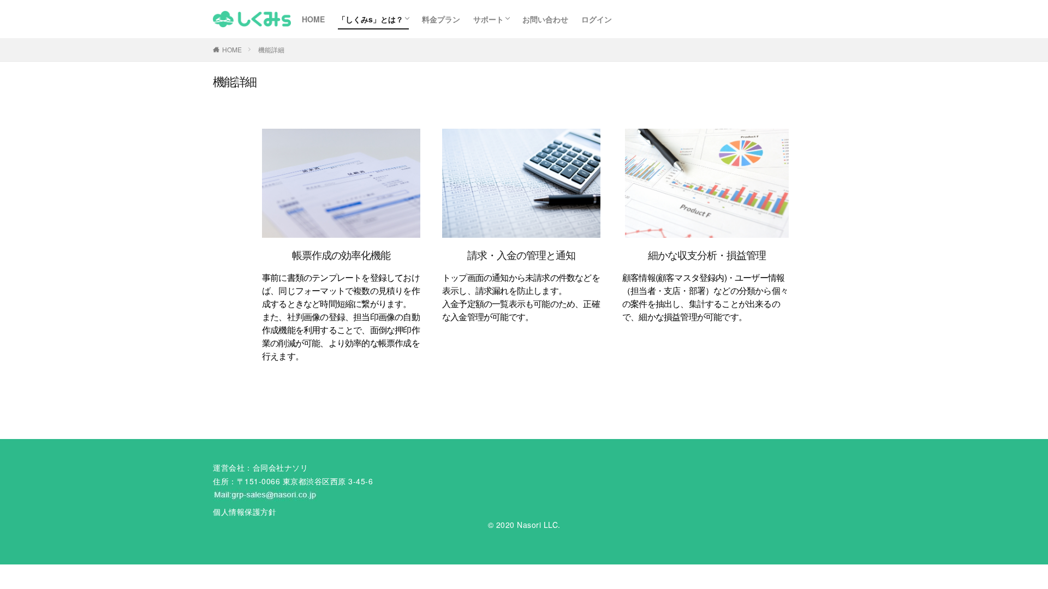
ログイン (596, 19)
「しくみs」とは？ (370, 19)
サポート (488, 19)
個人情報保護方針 (244, 511)
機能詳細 (271, 49)
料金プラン (441, 19)
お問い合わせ (545, 19)
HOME (313, 19)
